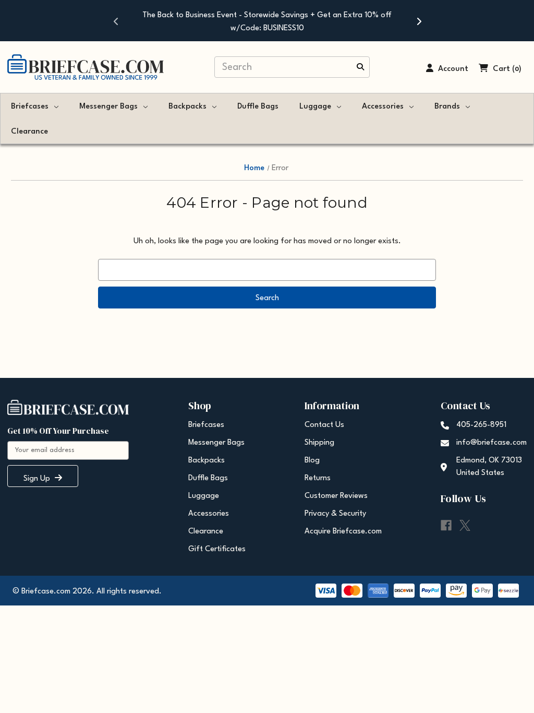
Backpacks (187, 107)
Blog (312, 461)
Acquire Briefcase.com (343, 532)
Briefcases (29, 107)
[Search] (360, 68)
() (516, 69)
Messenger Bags (108, 107)
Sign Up (37, 479)
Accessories (383, 107)
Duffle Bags (257, 107)
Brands (447, 107)
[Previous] (116, 21)
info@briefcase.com (491, 443)
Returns (318, 478)
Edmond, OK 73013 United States (489, 467)
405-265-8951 (481, 425)
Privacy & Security (335, 514)
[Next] (418, 21)
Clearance (29, 132)
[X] (464, 525)
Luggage (315, 107)
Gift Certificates (217, 549)
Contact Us (324, 425)
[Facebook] (446, 525)
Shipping (319, 443)
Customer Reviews (336, 496)
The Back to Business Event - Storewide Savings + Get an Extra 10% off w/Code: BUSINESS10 (267, 21)
